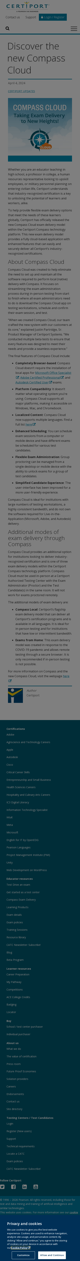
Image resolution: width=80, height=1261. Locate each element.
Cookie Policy (19, 1247)
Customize (23, 1255)
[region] (40, 1238)
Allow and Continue (52, 1255)
